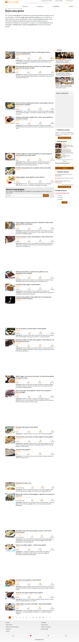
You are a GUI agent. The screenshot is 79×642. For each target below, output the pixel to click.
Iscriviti (46, 195)
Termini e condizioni (46, 627)
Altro (71, 6)
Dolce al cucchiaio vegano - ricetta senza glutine (31, 545)
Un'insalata (59, 199)
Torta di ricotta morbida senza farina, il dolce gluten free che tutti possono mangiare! (34, 103)
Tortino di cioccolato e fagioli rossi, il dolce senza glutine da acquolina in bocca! (34, 118)
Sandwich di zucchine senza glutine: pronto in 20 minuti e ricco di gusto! (34, 531)
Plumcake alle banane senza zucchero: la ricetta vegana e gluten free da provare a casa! (34, 67)
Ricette (25, 6)
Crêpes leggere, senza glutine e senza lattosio (30, 177)
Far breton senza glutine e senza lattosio (28, 580)
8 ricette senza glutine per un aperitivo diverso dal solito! (33, 168)
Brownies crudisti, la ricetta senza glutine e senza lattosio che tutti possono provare (35, 340)
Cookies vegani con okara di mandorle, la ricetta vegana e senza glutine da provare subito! (34, 154)
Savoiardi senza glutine (23, 449)
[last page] (49, 617)
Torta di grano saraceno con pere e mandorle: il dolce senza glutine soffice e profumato (34, 223)
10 (39, 617)
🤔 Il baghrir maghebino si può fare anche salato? (63, 175)
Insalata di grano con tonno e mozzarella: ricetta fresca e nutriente (67, 151)
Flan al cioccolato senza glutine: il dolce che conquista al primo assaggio (33, 391)
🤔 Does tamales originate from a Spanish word (63, 181)
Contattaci (43, 622)
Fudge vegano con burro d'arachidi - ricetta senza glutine (33, 604)
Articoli (40, 6)
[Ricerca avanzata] (68, 3)
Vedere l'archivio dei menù (64, 159)
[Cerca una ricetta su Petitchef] (65, 3)
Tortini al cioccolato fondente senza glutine (29, 592)
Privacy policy (44, 624)
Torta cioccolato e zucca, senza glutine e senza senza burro (34, 237)
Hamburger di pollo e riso (23, 483)
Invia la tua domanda (65, 187)
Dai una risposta (58, 176)
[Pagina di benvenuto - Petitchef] (5, 8)
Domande (56, 6)
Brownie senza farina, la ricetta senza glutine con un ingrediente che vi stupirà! (32, 272)
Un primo (59, 195)
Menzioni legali (44, 629)
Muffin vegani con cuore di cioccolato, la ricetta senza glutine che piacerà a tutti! (35, 377)
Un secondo (60, 197)
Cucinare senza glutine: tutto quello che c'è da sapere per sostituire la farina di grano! (33, 297)
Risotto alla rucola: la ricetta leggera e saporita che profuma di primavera (35, 495)
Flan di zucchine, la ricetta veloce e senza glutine (31, 328)
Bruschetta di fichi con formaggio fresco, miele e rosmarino (68, 146)
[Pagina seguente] (46, 617)
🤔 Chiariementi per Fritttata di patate (64, 178)
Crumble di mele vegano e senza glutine (28, 284)
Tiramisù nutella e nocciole (66, 156)
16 (43, 617)
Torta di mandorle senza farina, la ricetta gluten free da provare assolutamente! (33, 53)
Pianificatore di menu (63, 137)
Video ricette (9, 624)
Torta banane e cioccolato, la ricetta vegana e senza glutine (34, 437)
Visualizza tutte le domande (67, 184)
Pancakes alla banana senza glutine (27, 427)
